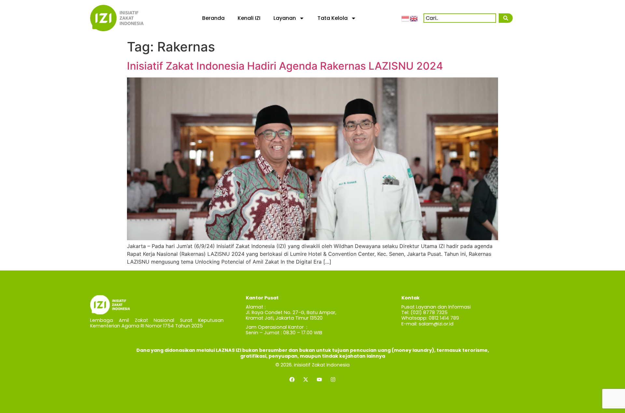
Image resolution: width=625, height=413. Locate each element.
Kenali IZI (249, 18)
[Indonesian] (405, 18)
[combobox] (460, 18)
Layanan (284, 18)
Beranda (213, 18)
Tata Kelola (332, 18)
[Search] (505, 18)
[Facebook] (292, 379)
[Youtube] (319, 379)
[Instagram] (333, 379)
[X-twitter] (305, 379)
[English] (414, 18)
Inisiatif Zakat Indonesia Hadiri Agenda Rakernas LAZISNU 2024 (285, 66)
